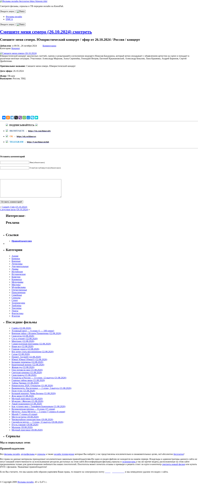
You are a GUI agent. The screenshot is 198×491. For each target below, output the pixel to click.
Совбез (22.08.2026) (21, 328)
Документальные (20, 266)
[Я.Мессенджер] (36, 117)
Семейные (17, 295)
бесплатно (179, 454)
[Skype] (32, 117)
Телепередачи (18, 303)
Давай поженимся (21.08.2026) (27, 404)
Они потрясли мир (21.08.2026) (27, 370)
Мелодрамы (17, 282)
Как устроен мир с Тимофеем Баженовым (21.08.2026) (38, 406)
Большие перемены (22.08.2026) (27, 362)
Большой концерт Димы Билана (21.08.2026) (34, 393)
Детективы (17, 264)
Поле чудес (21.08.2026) (23, 391)
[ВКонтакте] (4, 117)
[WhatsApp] (24, 117)
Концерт (15, 48)
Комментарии (49, 46)
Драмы (15, 269)
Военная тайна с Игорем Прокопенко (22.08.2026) (36, 333)
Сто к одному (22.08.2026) (25, 338)
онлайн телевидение (64, 454)
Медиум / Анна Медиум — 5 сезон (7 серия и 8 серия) (38, 411)
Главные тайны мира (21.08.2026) (28, 380)
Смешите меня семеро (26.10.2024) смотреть (46, 31)
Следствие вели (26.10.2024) (14, 209)
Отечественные (19, 290)
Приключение (19, 292)
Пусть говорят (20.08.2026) (25, 424)
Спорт (15, 300)
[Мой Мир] (28, 117)
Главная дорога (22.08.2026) (25, 349)
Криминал (17, 279)
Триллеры (16, 308)
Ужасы (15, 311)
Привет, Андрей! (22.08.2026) (26, 357)
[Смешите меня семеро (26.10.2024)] (18, 53)
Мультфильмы (19, 287)
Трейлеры (16, 305)
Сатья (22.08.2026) (21, 354)
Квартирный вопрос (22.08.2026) (28, 364)
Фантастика (17, 313)
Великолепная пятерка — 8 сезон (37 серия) (33, 409)
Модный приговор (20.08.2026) (27, 430)
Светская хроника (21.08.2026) (27, 372)
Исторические (19, 274)
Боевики (16, 258)
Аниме (15, 256)
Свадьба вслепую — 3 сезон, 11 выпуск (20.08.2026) (37, 422)
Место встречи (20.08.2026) (25, 417)
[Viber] (20, 117)
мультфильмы (28, 454)
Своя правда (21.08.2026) (24, 375)
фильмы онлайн (12, 454)
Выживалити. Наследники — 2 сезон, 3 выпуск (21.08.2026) (41, 388)
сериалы (41, 454)
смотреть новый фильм (173, 464)
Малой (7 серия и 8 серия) (24, 414)
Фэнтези (16, 316)
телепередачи (128, 461)
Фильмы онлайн (14, 16)
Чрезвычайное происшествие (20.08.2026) (32, 419)
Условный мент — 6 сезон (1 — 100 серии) (33, 331)
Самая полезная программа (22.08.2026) (31, 344)
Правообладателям (22, 241)
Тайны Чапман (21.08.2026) (25, 383)
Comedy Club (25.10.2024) (14, 207)
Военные (16, 261)
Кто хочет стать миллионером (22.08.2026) (32, 351)
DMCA (9, 19)
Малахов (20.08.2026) (22, 427)
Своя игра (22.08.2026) (23, 336)
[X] (16, 117)
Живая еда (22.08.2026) (23, 367)
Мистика (16, 284)
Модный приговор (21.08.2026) (27, 398)
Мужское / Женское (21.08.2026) (27, 401)
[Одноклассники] (8, 117)
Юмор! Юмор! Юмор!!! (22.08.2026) (29, 359)
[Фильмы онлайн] (23, 1)
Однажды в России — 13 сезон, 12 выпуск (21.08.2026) (39, 377)
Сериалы (16, 297)
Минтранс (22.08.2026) (23, 341)
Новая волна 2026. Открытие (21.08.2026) (32, 385)
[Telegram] (12, 117)
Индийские (17, 271)
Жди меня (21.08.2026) (23, 396)
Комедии (16, 277)
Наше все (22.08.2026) (22, 346)
